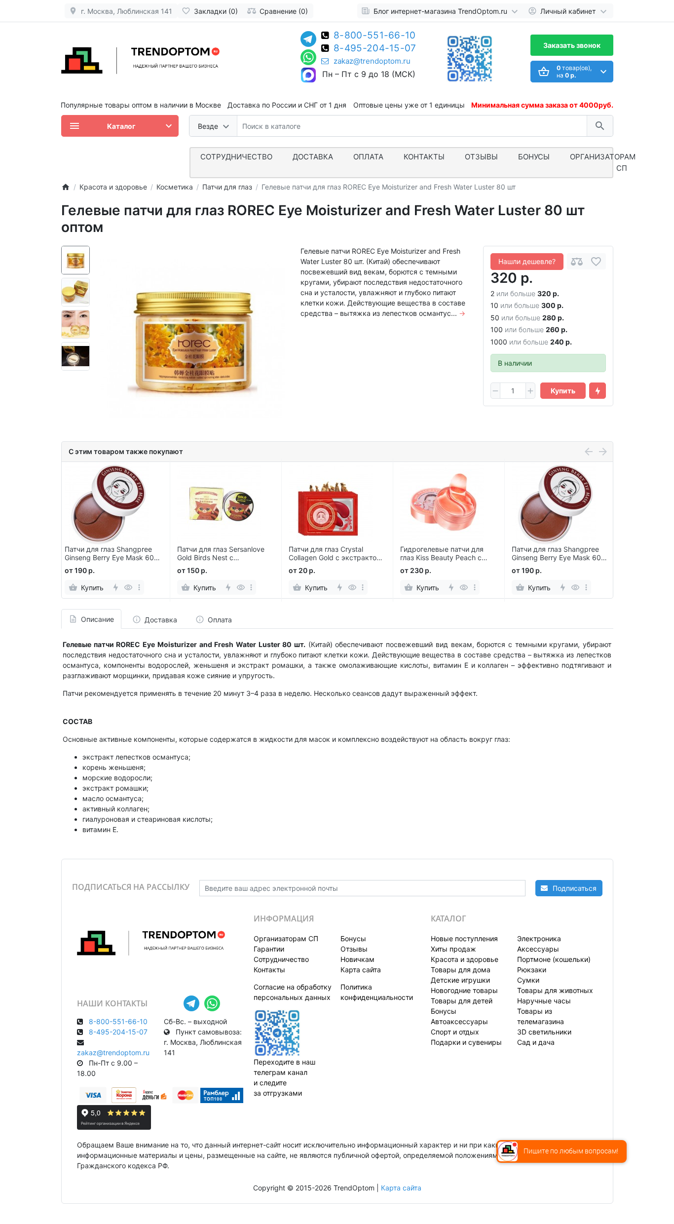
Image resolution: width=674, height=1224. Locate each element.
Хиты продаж (453, 949)
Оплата (368, 156)
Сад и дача (536, 1042)
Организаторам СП (286, 938)
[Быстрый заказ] (597, 390)
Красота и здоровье (464, 959)
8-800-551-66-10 (375, 36)
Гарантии (269, 949)
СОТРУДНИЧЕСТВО (236, 156)
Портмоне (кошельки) (554, 959)
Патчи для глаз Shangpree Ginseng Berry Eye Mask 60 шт (109, 553)
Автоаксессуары (459, 1021)
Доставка (313, 156)
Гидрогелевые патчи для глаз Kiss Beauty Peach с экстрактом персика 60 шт (446, 553)
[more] (139, 587)
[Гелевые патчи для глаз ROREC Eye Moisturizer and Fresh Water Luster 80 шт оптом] (192, 338)
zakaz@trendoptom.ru (372, 61)
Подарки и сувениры (466, 1042)
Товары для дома (460, 969)
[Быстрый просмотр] (128, 587)
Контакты (424, 156)
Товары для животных (555, 990)
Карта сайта (360, 969)
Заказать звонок (571, 45)
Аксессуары (538, 949)
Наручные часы (544, 1000)
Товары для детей (461, 1000)
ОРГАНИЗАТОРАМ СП (603, 162)
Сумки (528, 980)
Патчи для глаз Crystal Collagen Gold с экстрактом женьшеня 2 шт (335, 553)
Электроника (539, 938)
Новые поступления (464, 938)
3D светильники (544, 1032)
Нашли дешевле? (527, 261)
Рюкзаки (531, 969)
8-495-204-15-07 (375, 49)
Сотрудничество (281, 959)
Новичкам (357, 959)
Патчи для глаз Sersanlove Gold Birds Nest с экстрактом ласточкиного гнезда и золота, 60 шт (221, 553)
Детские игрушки (460, 980)
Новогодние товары (464, 990)
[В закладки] (596, 261)
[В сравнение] (577, 261)
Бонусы (534, 156)
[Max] (308, 75)
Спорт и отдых (455, 1032)
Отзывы (481, 156)
